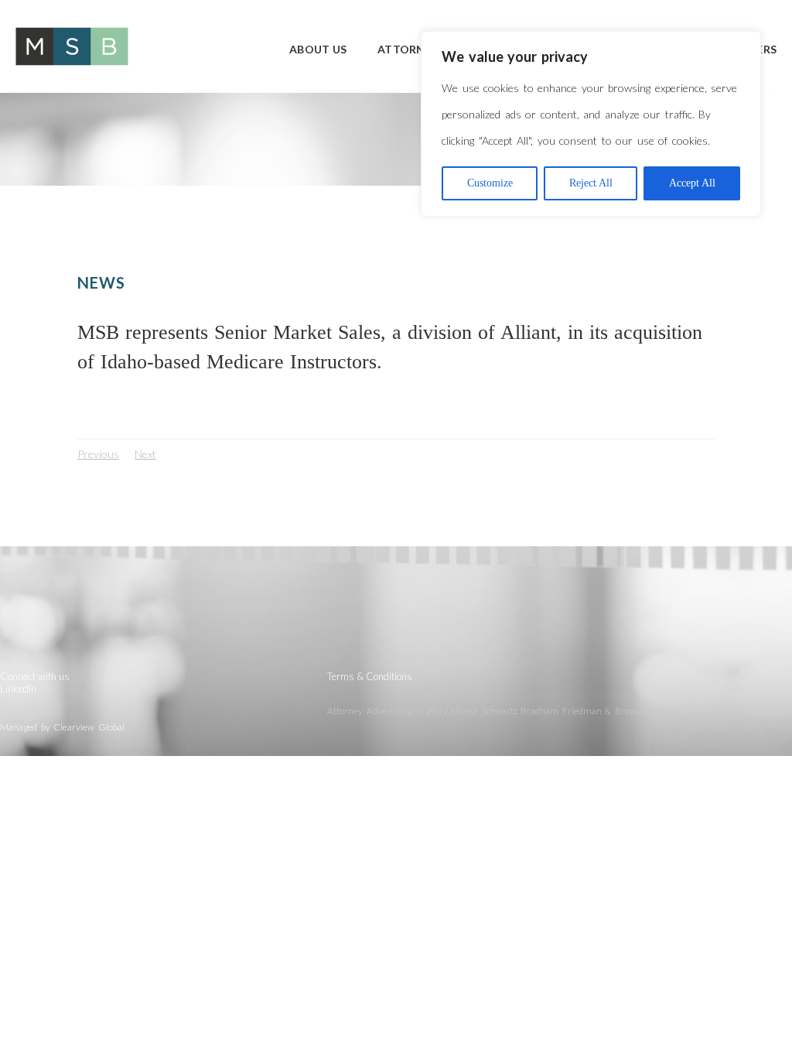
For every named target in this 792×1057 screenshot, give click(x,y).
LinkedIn (18, 688)
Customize (490, 183)
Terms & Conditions (369, 676)
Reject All (591, 183)
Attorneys (411, 49)
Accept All (692, 183)
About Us (317, 49)
